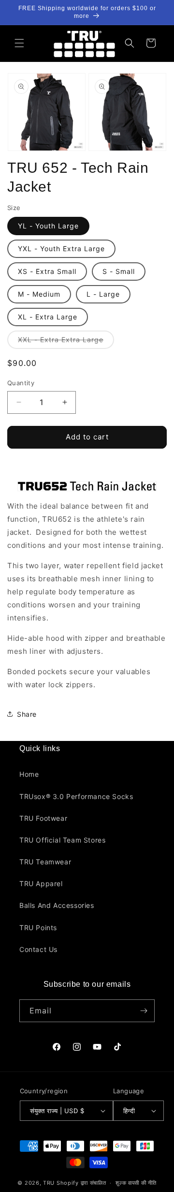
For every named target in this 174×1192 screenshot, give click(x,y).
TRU (49, 1182)
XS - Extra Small (47, 271)
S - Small (118, 271)
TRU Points (38, 927)
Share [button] (27, 714)
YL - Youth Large (48, 226)
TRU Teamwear (45, 862)
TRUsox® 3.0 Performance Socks (76, 796)
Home (29, 774)
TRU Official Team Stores (62, 840)
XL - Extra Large (47, 317)
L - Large (103, 294)
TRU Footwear (43, 818)
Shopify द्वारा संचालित (81, 1182)
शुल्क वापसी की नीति (136, 1182)
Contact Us (38, 949)
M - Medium (39, 294)
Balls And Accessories (56, 905)
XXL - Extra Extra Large (66, 342)
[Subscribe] (143, 1010)
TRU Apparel (41, 883)
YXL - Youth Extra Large (61, 248)
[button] (19, 43)
